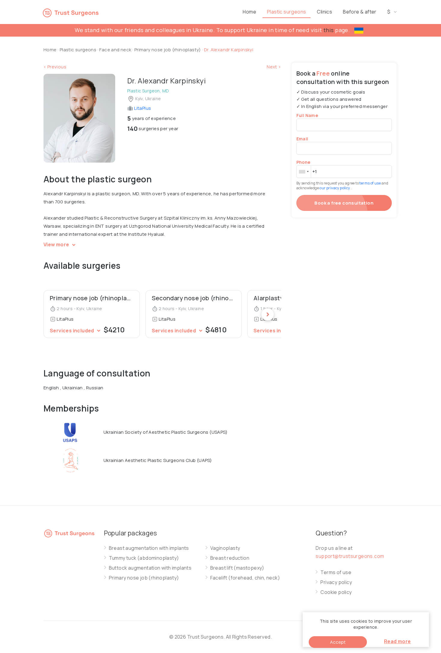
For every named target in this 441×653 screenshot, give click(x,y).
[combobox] (303, 172)
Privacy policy (336, 582)
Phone (303, 162)
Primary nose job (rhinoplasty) (168, 49)
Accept (338, 642)
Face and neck (115, 49)
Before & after (359, 11)
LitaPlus (142, 108)
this (328, 30)
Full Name (307, 115)
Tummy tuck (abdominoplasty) (144, 558)
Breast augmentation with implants (149, 548)
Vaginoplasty (225, 548)
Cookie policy (336, 592)
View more (57, 244)
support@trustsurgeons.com (350, 556)
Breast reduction (229, 558)
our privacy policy (335, 187)
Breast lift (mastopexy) (237, 568)
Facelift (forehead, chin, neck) (245, 578)
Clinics (324, 11)
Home (249, 11)
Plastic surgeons (286, 11)
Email (302, 139)
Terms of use (335, 572)
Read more (397, 641)
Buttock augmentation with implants (150, 568)
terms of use (370, 183)
